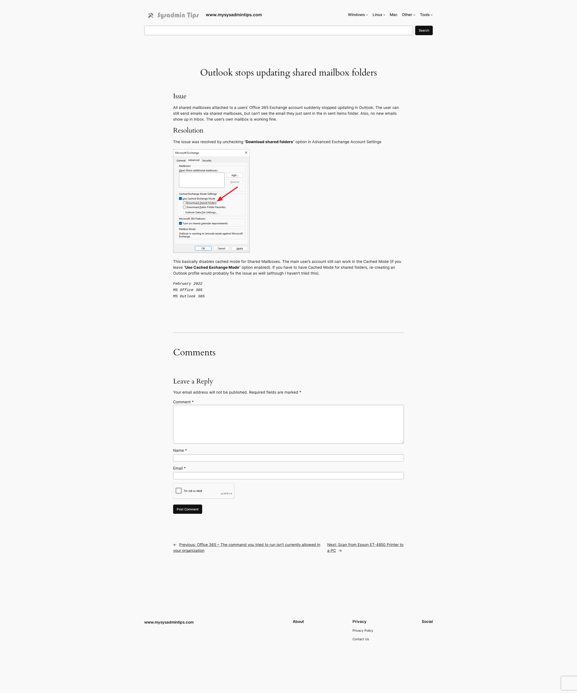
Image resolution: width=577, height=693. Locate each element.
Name (180, 450)
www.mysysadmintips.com (234, 14)
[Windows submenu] (367, 15)
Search (424, 30)
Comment (183, 402)
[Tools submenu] (431, 15)
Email (179, 468)
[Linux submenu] (384, 15)
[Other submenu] (414, 15)
